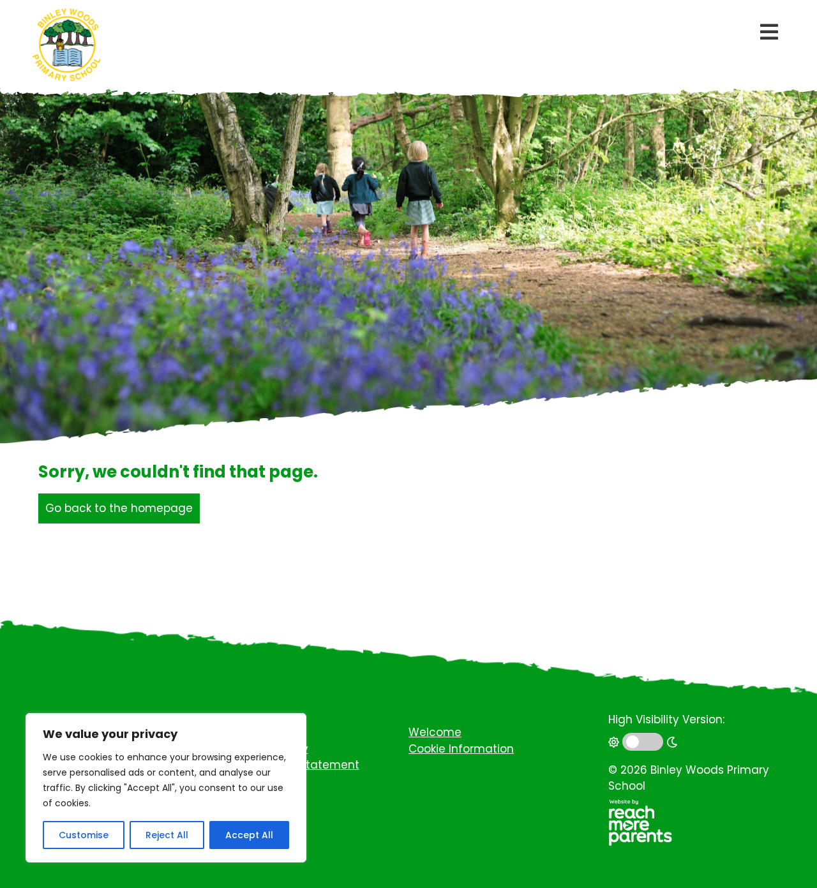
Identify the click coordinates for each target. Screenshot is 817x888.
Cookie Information (461, 748)
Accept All (249, 835)
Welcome (434, 732)
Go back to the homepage (119, 508)
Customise (84, 835)
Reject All (167, 835)
